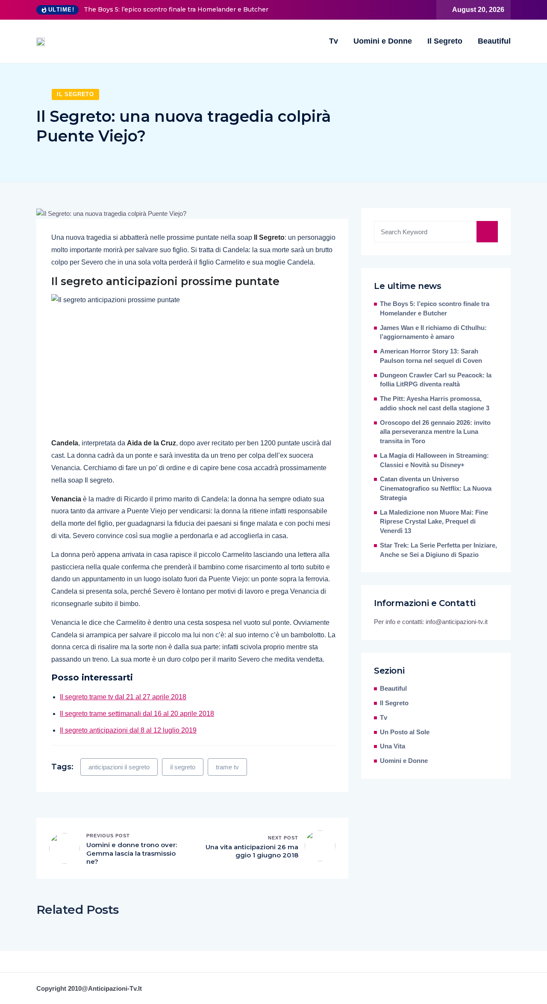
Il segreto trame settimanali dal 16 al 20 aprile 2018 (137, 713)
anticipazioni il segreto (119, 767)
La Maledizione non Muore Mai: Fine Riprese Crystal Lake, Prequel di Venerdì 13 (434, 522)
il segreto (182, 767)
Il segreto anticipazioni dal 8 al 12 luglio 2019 (128, 730)
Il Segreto (444, 41)
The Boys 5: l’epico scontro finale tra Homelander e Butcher (176, 9)
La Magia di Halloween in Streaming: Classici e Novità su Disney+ (434, 460)
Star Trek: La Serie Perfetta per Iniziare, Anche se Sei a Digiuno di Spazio (438, 550)
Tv (333, 41)
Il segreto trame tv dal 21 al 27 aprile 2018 (123, 697)
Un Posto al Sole (404, 732)
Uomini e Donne (382, 41)
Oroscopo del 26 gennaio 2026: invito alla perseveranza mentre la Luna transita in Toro (435, 432)
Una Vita (392, 746)
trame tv (227, 767)
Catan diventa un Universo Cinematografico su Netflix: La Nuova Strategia (435, 488)
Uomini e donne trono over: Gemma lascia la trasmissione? (131, 853)
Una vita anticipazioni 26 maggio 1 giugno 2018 (252, 851)
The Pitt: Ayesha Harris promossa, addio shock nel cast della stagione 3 (434, 403)
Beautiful (494, 41)
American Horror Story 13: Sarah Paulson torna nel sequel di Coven (431, 356)
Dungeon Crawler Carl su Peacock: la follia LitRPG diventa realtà (435, 380)
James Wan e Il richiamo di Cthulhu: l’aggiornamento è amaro (433, 332)
